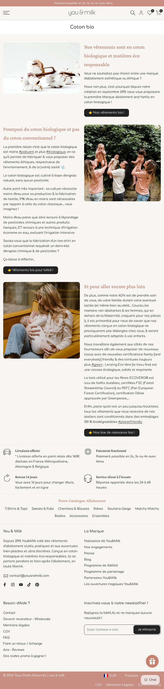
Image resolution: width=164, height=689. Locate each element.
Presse (89, 553)
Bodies (60, 516)
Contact (9, 613)
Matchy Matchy (147, 508)
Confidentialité (149, 684)
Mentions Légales (120, 684)
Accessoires (79, 516)
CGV (6, 631)
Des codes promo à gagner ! (24, 656)
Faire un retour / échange (22, 643)
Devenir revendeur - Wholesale (26, 619)
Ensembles (100, 516)
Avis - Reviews (13, 649)
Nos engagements (98, 547)
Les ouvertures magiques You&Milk (111, 584)
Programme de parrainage (104, 571)
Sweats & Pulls (43, 508)
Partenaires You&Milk (100, 578)
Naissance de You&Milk (102, 541)
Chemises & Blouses (73, 508)
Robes (98, 508)
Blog (87, 559)
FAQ (6, 637)
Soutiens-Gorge (119, 508)
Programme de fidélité (101, 565)
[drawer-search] (132, 12)
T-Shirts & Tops (16, 508)
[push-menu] (6, 13)
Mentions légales (16, 625)
